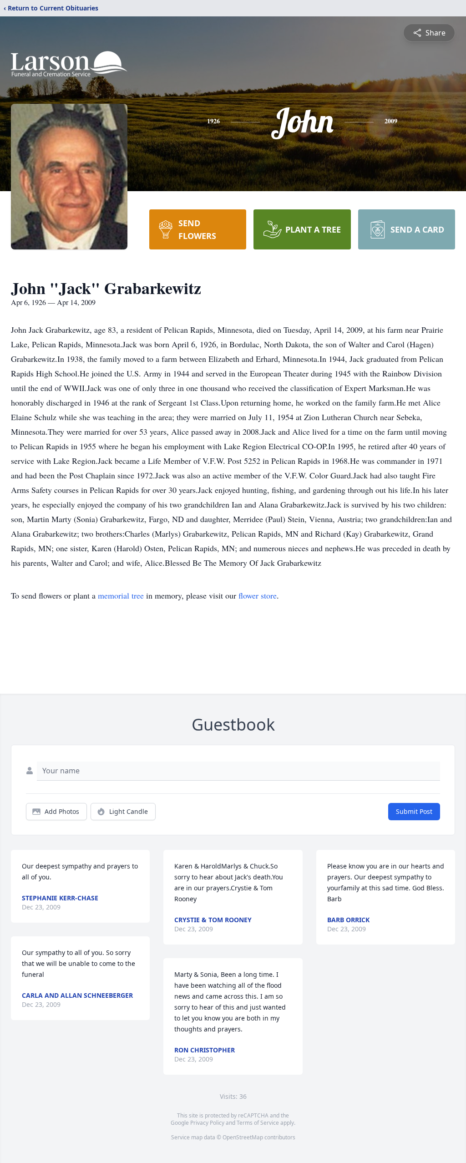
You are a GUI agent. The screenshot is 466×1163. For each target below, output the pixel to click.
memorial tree (121, 595)
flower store (257, 595)
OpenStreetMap (243, 1137)
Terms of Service (258, 1123)
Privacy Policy (207, 1123)
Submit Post (414, 811)
